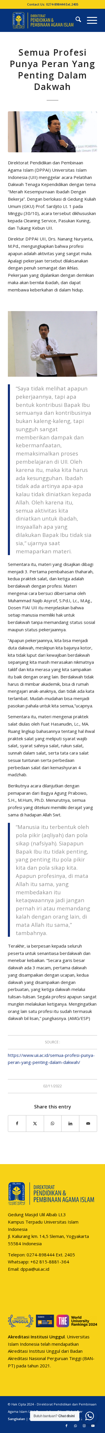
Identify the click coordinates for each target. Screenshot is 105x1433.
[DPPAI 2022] (43, 20)
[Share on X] (35, 1123)
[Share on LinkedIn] (70, 1123)
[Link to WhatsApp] (75, 1425)
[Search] (75, 20)
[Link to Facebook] (66, 1425)
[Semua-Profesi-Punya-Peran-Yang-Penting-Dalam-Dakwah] (52, 131)
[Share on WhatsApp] (53, 1123)
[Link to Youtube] (92, 1425)
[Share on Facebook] (17, 1123)
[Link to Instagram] (84, 1425)
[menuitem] (75, 20)
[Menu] (89, 20)
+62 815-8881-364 (49, 1262)
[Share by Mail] (88, 1123)
